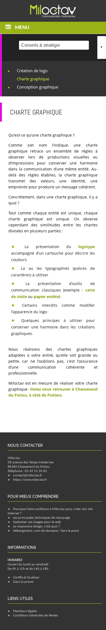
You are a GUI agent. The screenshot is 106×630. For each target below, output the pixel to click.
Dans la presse (23, 582)
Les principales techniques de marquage (41, 518)
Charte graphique (33, 78)
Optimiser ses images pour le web (37, 522)
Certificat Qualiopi (26, 577)
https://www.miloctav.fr (30, 480)
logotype (86, 246)
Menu (22, 27)
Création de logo (32, 70)
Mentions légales (25, 611)
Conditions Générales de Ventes (35, 615)
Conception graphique (37, 87)
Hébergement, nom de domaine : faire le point (46, 531)
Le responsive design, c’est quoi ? (36, 526)
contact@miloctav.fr (27, 475)
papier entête (46, 296)
